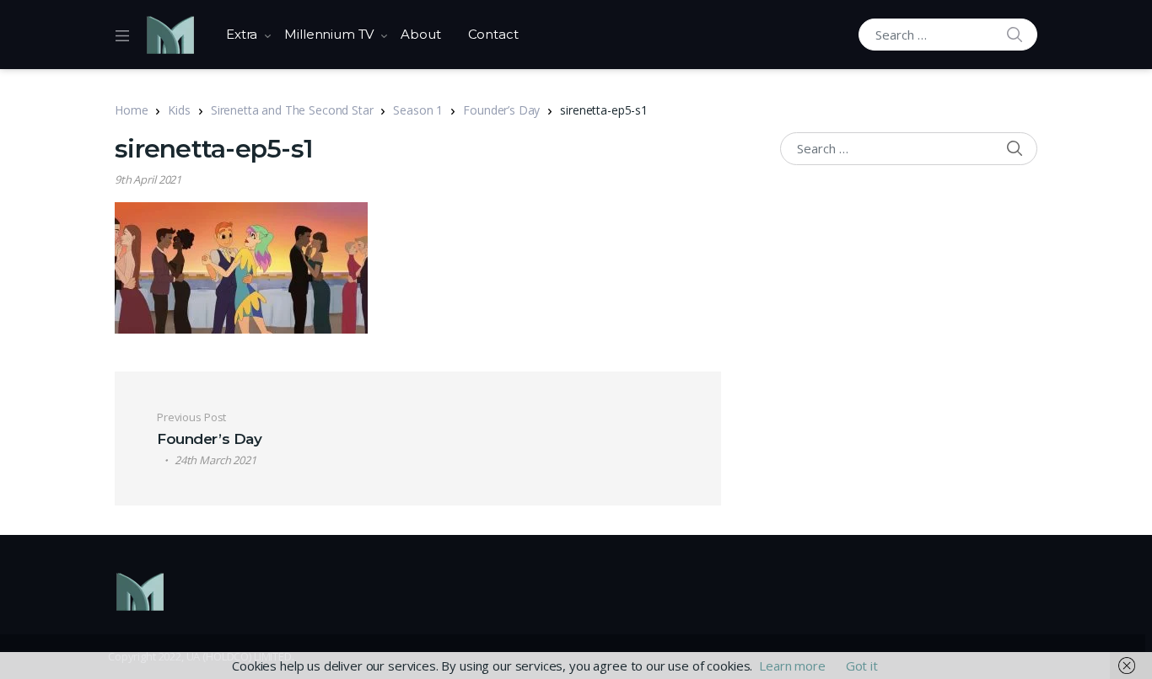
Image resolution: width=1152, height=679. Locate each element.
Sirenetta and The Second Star (292, 110)
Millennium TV (329, 34)
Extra (241, 34)
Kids (179, 110)
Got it (862, 665)
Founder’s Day (501, 110)
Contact (493, 34)
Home (131, 110)
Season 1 (418, 110)
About (420, 34)
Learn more (792, 665)
